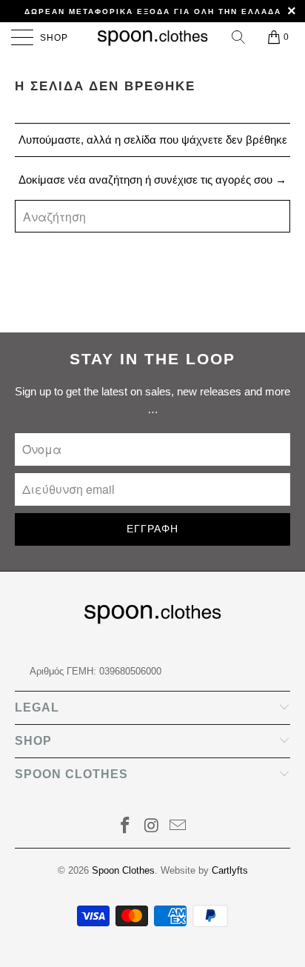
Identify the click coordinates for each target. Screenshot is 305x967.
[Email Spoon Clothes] (178, 826)
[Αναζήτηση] (239, 37)
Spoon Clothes (123, 870)
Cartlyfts (230, 870)
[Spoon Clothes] (152, 37)
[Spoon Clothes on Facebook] (125, 826)
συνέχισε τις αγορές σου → (220, 179)
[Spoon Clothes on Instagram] (152, 826)
